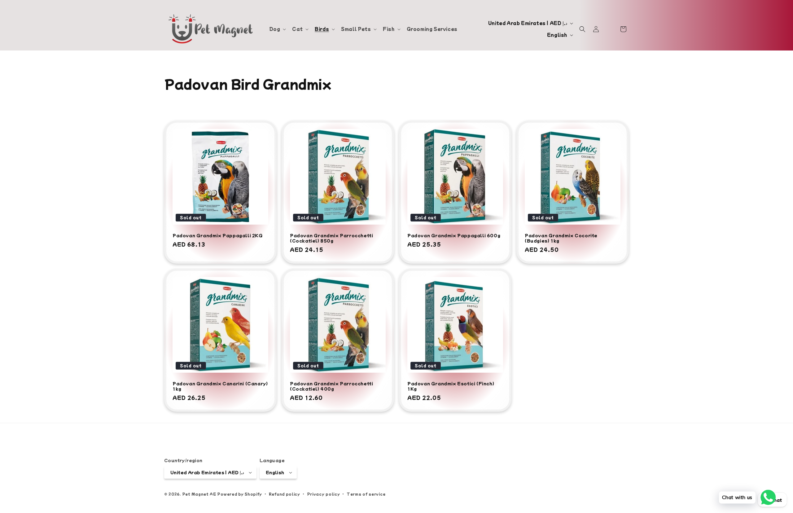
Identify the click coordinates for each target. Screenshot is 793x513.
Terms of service (366, 493)
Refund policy (284, 493)
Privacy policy (323, 493)
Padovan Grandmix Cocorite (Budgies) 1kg (561, 238)
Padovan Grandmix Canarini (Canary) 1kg (220, 386)
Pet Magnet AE (199, 493)
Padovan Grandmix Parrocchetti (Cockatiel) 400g (331, 386)
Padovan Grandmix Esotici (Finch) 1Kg (450, 386)
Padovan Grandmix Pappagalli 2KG (218, 235)
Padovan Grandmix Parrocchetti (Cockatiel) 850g (331, 238)
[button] (277, 28)
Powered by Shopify (239, 493)
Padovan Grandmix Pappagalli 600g (453, 235)
